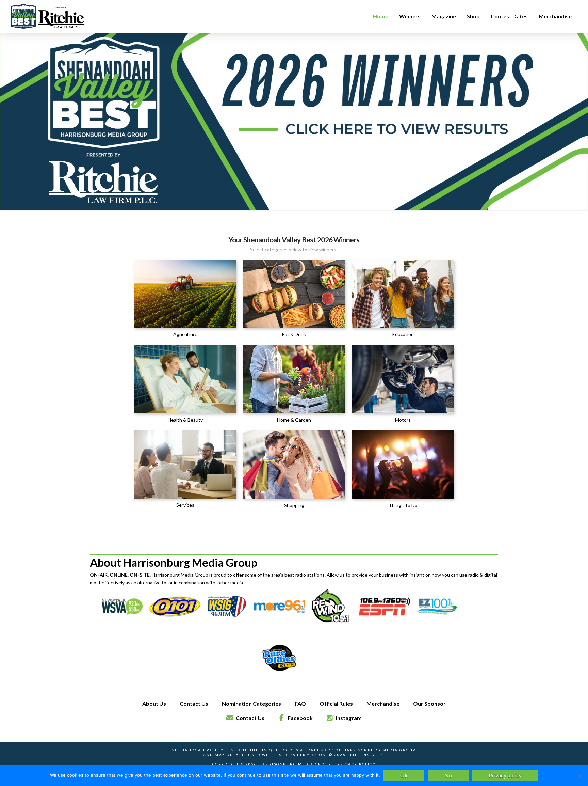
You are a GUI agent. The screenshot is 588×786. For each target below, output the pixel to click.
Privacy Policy (356, 764)
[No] (579, 775)
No (448, 775)
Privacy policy (505, 775)
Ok (404, 775)
